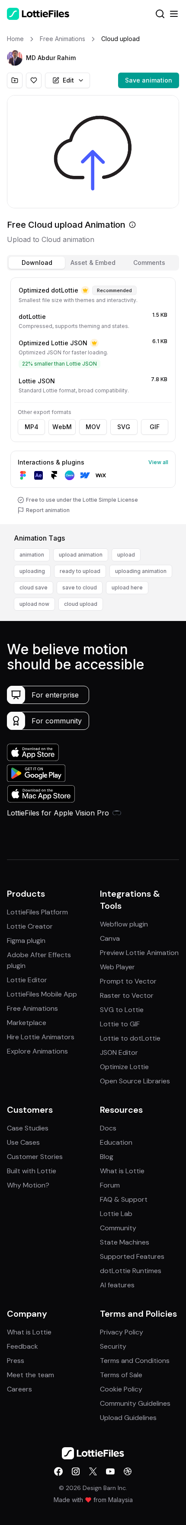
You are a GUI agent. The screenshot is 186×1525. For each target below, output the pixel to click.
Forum (110, 1185)
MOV (93, 426)
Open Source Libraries (135, 1081)
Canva (110, 938)
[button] (14, 58)
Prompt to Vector (128, 981)
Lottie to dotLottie (130, 1038)
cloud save (33, 587)
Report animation (48, 510)
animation (31, 554)
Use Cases (23, 1142)
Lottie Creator (30, 926)
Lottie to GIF (120, 1023)
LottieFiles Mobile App (42, 994)
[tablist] (93, 263)
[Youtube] (110, 1471)
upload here (127, 587)
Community (118, 1227)
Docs (108, 1128)
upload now (34, 604)
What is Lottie (122, 1170)
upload (126, 554)
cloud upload (80, 604)
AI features (117, 1284)
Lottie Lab (116, 1213)
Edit (68, 80)
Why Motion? (28, 1185)
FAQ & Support (124, 1199)
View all (158, 462)
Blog (106, 1156)
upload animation (81, 554)
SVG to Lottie (122, 1009)
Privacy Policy (121, 1332)
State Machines (124, 1242)
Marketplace (26, 1022)
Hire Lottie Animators (40, 1036)
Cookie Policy (121, 1389)
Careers (19, 1389)
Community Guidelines (135, 1403)
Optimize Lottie (124, 1066)
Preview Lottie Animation (139, 952)
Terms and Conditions (135, 1360)
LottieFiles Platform (37, 912)
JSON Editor (119, 1052)
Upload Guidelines (128, 1417)
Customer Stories (35, 1156)
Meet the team (30, 1374)
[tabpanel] (93, 399)
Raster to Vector (127, 995)
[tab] (37, 263)
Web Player (117, 966)
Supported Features (132, 1256)
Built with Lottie (31, 1170)
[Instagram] (76, 1471)
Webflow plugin (124, 924)
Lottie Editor (27, 979)
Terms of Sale (121, 1374)
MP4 (31, 426)
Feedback (22, 1346)
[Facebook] (58, 1471)
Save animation (148, 80)
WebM (62, 426)
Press (15, 1360)
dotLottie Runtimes (130, 1270)
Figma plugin (26, 940)
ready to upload (80, 571)
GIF (155, 426)
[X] (93, 1471)
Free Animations (32, 1008)
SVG (123, 426)
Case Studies (27, 1128)
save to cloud (79, 587)
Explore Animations (37, 1051)
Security (113, 1346)
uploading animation (141, 571)
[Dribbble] (127, 1471)
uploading (32, 571)
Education (116, 1142)
